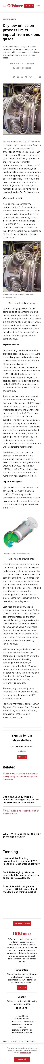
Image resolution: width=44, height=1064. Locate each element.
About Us (6, 1041)
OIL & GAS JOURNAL (22, 1019)
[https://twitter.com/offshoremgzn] (23, 1008)
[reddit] (26, 77)
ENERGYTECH (16, 1021)
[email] (30, 77)
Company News (9, 19)
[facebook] (13, 77)
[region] (22, 1054)
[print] (40, 77)
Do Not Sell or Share (26, 1041)
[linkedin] (18, 77)
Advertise (14, 1041)
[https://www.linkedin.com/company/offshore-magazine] (20, 1008)
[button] (4, 6)
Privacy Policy (25, 1053)
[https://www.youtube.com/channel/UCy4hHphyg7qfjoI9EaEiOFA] (26, 1008)
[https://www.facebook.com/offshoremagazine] (17, 1008)
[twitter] (22, 77)
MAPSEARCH (28, 1021)
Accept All (22, 1059)
